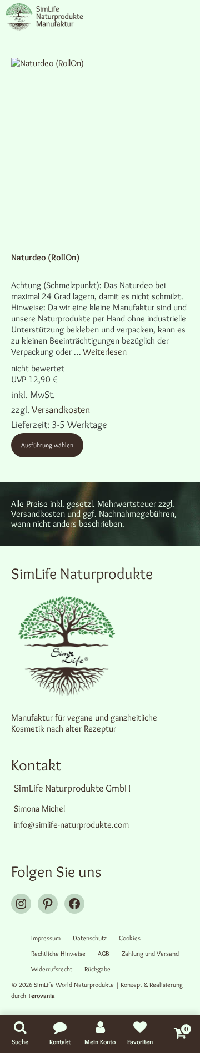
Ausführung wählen (47, 445)
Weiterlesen (105, 351)
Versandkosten (61, 410)
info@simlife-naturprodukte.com (71, 824)
